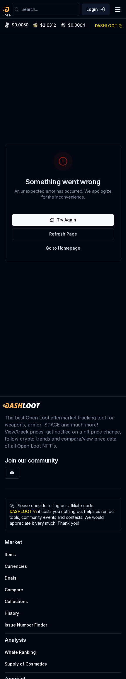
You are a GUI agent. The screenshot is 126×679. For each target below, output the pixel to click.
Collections (16, 601)
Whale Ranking (20, 652)
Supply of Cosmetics (26, 663)
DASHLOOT (106, 25)
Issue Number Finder (26, 624)
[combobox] (49, 9)
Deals (10, 577)
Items (10, 554)
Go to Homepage (63, 247)
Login (92, 9)
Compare (14, 589)
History (12, 613)
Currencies (16, 566)
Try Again (66, 219)
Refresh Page (63, 233)
